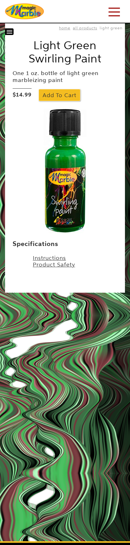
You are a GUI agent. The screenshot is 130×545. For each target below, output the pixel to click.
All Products (85, 28)
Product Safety (54, 264)
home (64, 28)
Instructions (49, 258)
